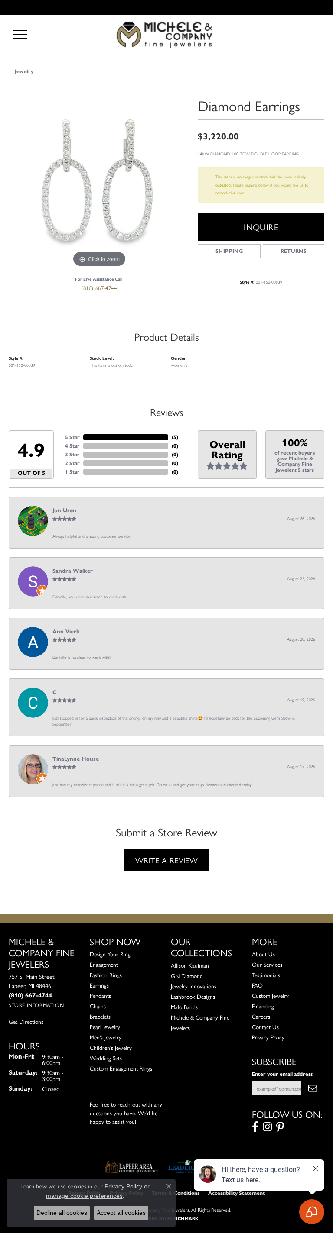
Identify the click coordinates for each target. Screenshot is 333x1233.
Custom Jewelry (270, 995)
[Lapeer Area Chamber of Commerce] (132, 1166)
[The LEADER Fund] (187, 1166)
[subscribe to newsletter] (312, 1088)
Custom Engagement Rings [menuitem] (121, 1068)
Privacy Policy (268, 1037)
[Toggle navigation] (20, 34)
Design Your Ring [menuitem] (110, 954)
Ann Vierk (66, 631)
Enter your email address (282, 1074)
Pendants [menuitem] (100, 995)
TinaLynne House (75, 758)
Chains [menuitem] (98, 1006)
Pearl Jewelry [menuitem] (105, 1027)
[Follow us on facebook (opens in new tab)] (255, 1127)
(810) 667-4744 (99, 288)
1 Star (72, 471)
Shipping (229, 251)
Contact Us (265, 1027)
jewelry (24, 71)
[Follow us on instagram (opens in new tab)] (267, 1127)
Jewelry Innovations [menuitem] (193, 986)
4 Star (72, 445)
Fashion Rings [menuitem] (106, 975)
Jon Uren (64, 510)
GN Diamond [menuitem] (187, 976)
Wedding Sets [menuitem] (106, 1058)
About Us (263, 954)
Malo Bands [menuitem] (184, 1007)
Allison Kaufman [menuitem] (190, 965)
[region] (99, 179)
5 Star (72, 437)
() (175, 437)
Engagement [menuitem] (104, 964)
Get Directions (26, 1021)
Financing (263, 1006)
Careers (261, 1016)
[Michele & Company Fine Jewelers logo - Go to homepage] (166, 34)
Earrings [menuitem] (99, 985)
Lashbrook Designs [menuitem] (193, 996)
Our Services (267, 964)
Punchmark (182, 1218)
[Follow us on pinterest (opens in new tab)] (280, 1127)
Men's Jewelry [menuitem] (105, 1037)
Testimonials (266, 975)
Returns (294, 251)
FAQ (257, 985)
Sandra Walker (72, 571)
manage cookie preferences (84, 1195)
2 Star (72, 463)
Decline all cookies (61, 1212)
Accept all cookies (121, 1212)
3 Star (72, 454)
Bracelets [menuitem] (100, 1016)
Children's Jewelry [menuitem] (111, 1047)
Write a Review (166, 859)
